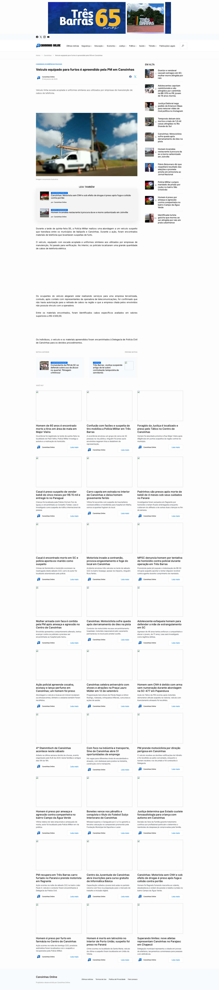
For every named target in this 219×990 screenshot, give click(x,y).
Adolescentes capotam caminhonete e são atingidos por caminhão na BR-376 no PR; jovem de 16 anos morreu (169, 90)
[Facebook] (37, 37)
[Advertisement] (87, 101)
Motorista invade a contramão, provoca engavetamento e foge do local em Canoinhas (107, 561)
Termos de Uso (101, 979)
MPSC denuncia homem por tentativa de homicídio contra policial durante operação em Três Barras (159, 561)
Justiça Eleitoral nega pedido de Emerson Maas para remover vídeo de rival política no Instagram (170, 107)
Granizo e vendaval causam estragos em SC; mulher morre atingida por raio (170, 74)
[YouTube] (48, 37)
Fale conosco (132, 979)
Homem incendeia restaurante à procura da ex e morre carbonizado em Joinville (89, 211)
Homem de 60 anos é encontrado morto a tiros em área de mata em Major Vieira (56, 428)
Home (38, 55)
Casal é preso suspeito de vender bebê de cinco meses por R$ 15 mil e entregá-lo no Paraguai (58, 495)
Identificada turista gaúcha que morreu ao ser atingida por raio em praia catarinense (169, 219)
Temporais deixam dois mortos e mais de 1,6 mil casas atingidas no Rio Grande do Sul (169, 122)
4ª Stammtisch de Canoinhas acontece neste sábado (53, 749)
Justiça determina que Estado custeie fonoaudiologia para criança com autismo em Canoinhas (160, 814)
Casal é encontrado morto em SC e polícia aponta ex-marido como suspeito (57, 561)
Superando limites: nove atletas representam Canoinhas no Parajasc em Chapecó (159, 941)
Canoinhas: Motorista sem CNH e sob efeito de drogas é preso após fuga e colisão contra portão (91, 195)
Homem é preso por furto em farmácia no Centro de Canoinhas (56, 940)
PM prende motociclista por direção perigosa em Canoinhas (158, 749)
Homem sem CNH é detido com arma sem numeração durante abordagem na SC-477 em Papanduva (159, 687)
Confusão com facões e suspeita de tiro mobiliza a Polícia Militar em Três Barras (109, 428)
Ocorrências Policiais (53, 64)
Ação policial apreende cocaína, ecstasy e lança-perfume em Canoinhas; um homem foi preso (55, 687)
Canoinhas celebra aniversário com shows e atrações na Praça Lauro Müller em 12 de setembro (108, 687)
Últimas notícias (87, 979)
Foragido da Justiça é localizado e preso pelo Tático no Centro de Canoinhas (157, 428)
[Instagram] (44, 37)
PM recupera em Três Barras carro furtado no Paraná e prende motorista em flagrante (58, 878)
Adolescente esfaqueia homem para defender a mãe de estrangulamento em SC (159, 624)
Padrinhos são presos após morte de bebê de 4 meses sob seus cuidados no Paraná (159, 495)
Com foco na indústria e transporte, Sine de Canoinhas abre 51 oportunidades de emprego (108, 751)
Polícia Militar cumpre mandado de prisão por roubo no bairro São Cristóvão (169, 186)
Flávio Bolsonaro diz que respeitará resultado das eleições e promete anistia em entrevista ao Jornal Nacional (170, 169)
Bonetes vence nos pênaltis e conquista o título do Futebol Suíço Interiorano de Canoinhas (107, 814)
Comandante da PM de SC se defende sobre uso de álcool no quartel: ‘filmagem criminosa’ (65, 368)
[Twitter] (41, 37)
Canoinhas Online (48, 77)
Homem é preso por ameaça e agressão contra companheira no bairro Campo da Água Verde (169, 202)
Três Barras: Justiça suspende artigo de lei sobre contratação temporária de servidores (107, 368)
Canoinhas (47, 55)
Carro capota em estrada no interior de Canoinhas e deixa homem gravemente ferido (108, 495)
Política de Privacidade (117, 979)
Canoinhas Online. (63, 982)
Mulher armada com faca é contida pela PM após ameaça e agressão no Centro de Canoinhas (58, 624)
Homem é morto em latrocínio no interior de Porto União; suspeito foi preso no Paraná (108, 941)
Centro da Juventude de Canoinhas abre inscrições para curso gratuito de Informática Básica (108, 878)
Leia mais (74, 447)
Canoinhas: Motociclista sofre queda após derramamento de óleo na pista (170, 138)
